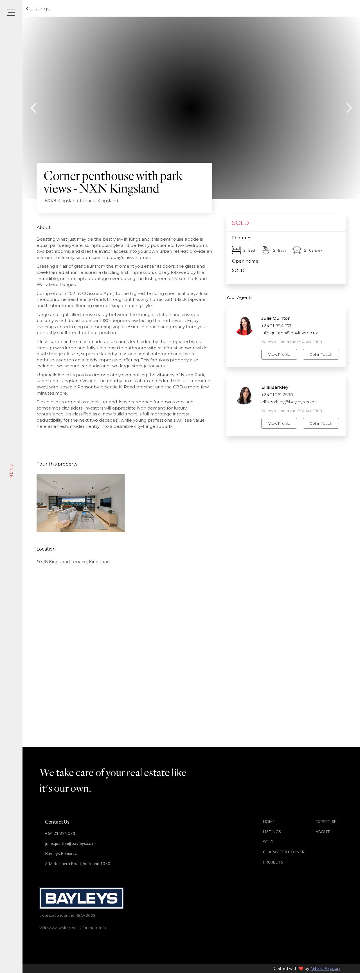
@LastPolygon (325, 968)
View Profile (279, 354)
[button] (33, 108)
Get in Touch (321, 354)
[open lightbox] (81, 503)
